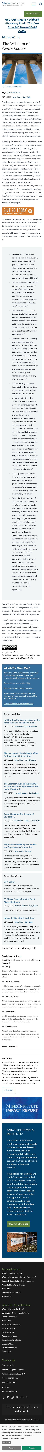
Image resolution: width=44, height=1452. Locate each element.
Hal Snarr (28, 851)
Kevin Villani (33, 793)
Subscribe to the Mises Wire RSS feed (18, 704)
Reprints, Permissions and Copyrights (18, 688)
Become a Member (18, 1224)
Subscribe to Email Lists (11, 1340)
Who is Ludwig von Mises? (12, 1273)
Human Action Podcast (11, 1293)
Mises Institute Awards (11, 1325)
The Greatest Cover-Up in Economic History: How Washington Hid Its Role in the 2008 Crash (21, 787)
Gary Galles (26, 97)
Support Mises (32, 14)
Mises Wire (10, 37)
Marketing (7, 1059)
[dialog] (22, 1438)
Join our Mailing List (10, 1391)
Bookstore (10, 1012)
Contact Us (6, 1352)
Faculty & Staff (8, 1332)
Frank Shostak (30, 760)
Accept (31, 1448)
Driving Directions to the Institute (15, 1313)
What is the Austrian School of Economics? (19, 1277)
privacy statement (12, 1084)
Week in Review (12, 982)
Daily (8, 967)
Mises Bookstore (8, 1329)
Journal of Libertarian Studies (13, 1285)
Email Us (5, 1387)
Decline (11, 1448)
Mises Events (7, 1321)
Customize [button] (6, 1442)
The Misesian (11, 1027)
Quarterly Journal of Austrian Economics (18, 1281)
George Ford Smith (32, 821)
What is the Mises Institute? (13, 1309)
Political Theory (13, 93)
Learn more (27, 1071)
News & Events (12, 997)
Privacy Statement (9, 1348)
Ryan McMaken (30, 727)
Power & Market (21, 793)
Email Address (9, 1047)
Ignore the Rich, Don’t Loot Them (19, 918)
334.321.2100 (13, 1378)
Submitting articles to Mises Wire (17, 683)
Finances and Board (9, 1336)
